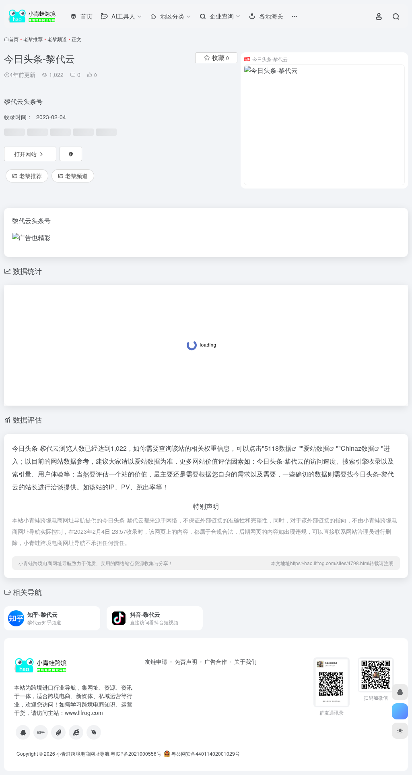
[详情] (93, 612)
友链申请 (156, 661)
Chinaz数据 (357, 448)
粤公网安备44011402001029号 (205, 753)
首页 (14, 38)
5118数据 (278, 448)
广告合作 (215, 661)
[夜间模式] (400, 731)
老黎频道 (57, 38)
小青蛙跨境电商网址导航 (82, 753)
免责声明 (186, 661)
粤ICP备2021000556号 (136, 753)
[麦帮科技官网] (94, 732)
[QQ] (23, 732)
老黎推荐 (33, 38)
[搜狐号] (58, 732)
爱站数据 (316, 448)
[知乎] (40, 732)
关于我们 (245, 661)
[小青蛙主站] (76, 732)
